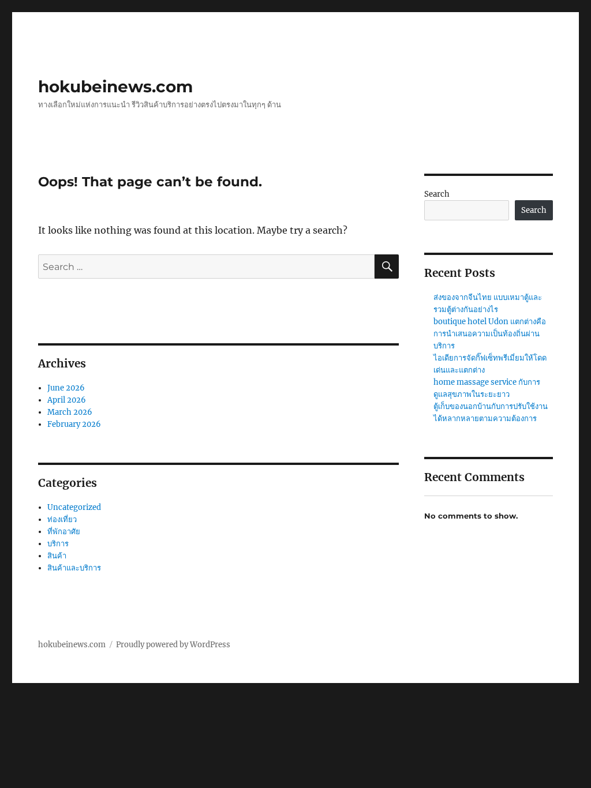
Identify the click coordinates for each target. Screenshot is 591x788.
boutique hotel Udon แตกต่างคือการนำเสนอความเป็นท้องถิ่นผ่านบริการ (489, 334)
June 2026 (66, 388)
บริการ (58, 544)
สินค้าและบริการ (74, 568)
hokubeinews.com (115, 86)
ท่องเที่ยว (62, 519)
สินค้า (56, 556)
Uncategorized (74, 507)
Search (437, 194)
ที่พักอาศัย (63, 531)
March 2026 (69, 412)
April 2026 (66, 400)
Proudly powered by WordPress (173, 645)
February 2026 (74, 424)
